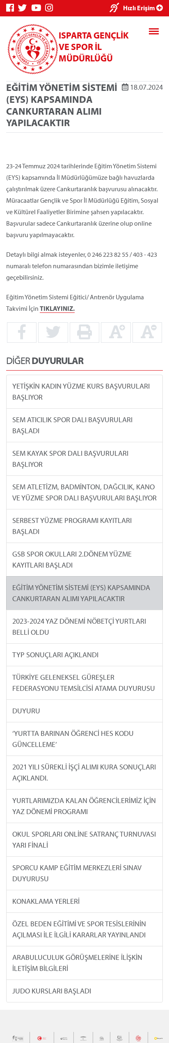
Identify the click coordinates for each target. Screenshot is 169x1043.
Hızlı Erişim (139, 8)
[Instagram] (51, 8)
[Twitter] (24, 8)
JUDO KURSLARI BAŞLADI (51, 990)
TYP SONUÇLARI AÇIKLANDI (55, 654)
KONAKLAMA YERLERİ (46, 901)
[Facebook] (12, 8)
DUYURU (26, 710)
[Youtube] (38, 8)
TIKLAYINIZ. (57, 308)
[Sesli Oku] (116, 8)
